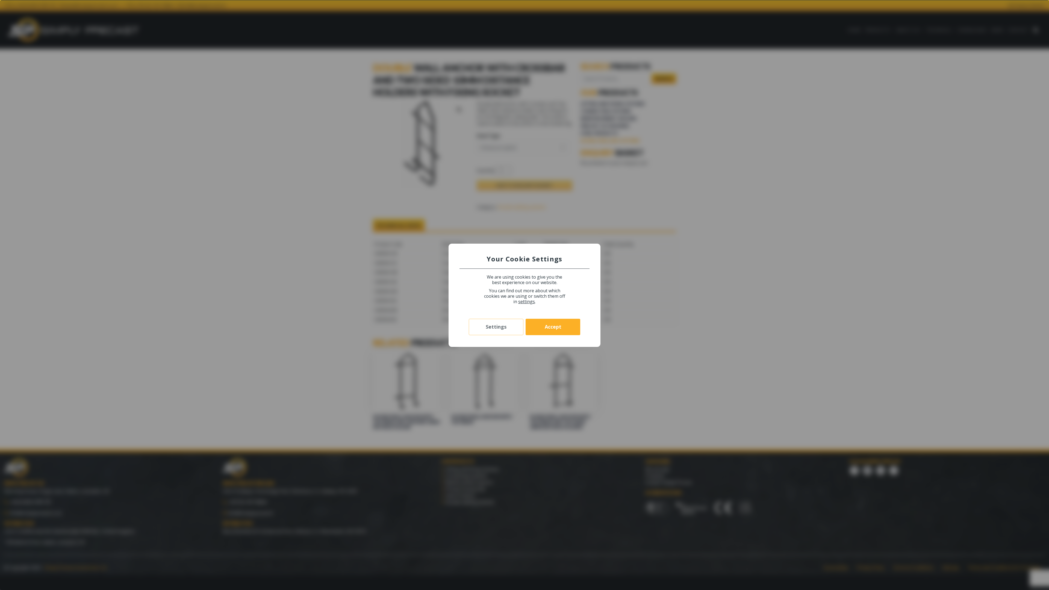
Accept (553, 326)
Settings (496, 326)
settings (526, 301)
